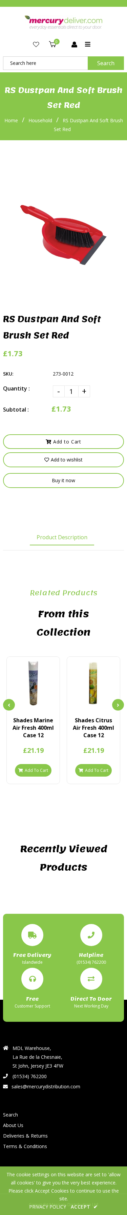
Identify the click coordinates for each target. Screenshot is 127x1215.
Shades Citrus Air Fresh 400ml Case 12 (93, 728)
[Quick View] (22, 704)
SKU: (8, 373)
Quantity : (16, 388)
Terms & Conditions (25, 1146)
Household (40, 120)
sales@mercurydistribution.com (46, 1086)
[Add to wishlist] (45, 704)
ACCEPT (84, 1206)
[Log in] (74, 44)
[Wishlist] (36, 44)
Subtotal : (16, 409)
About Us (13, 1125)
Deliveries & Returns (25, 1135)
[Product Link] (33, 704)
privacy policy (47, 1206)
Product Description (62, 537)
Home (11, 120)
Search (105, 63)
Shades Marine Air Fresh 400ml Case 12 (33, 728)
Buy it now (63, 480)
